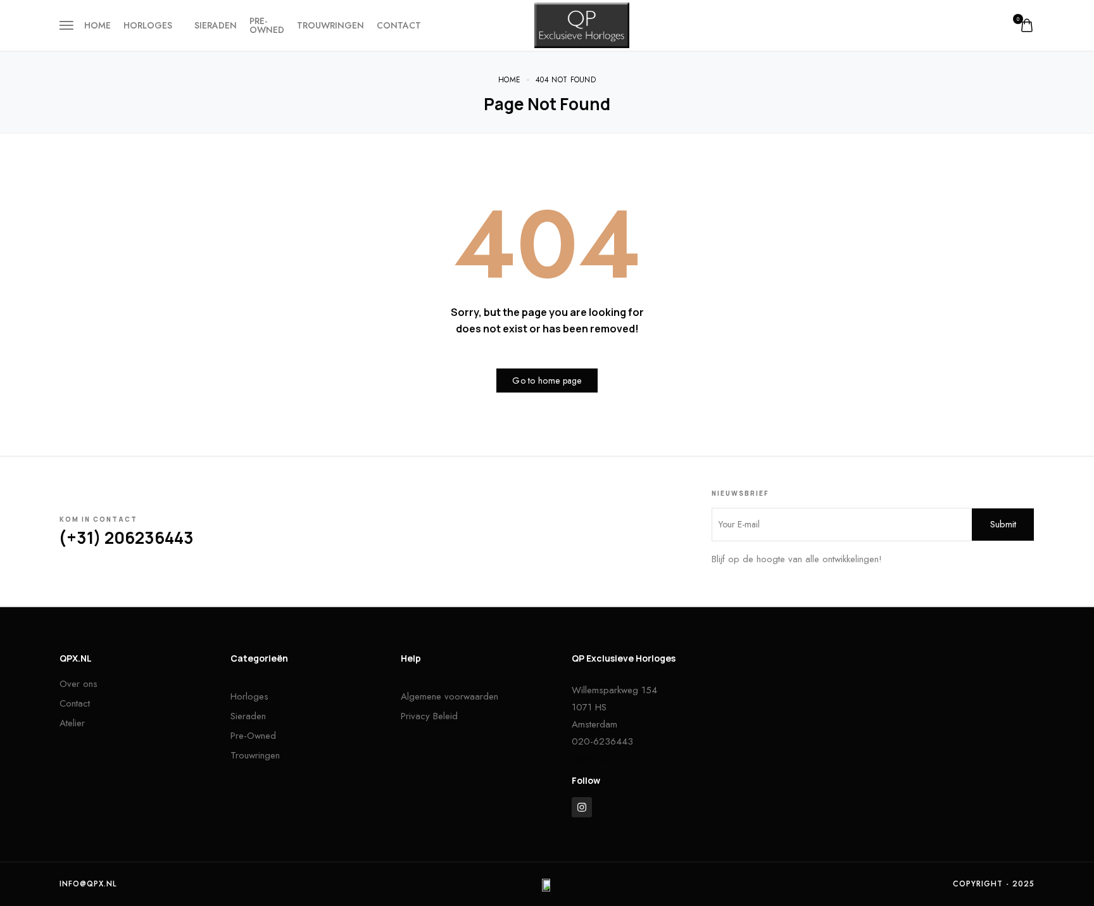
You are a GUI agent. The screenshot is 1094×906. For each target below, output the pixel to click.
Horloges (147, 25)
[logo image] (581, 24)
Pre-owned (266, 25)
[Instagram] (582, 807)
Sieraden (215, 25)
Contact (399, 25)
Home (97, 25)
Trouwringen (330, 25)
